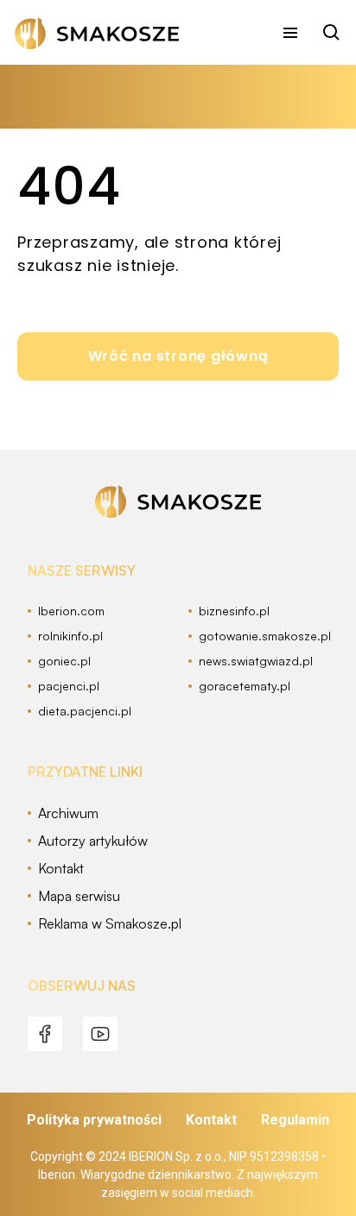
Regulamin (295, 1120)
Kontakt (211, 1120)
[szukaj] (331, 32)
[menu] (290, 32)
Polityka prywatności (94, 1120)
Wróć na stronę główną (178, 356)
